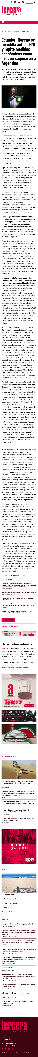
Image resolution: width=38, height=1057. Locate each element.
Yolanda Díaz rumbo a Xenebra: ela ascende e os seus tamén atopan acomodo (19, 950)
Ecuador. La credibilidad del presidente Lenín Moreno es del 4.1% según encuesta (17, 612)
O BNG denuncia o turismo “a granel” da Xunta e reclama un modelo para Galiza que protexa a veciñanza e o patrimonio (18, 793)
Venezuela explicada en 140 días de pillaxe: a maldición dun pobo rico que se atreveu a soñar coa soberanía (18, 976)
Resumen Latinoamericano (10, 31)
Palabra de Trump (8, 907)
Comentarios (7, 1041)
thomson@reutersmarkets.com (15, 667)
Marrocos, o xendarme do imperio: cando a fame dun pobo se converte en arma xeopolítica (19, 941)
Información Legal (9, 1043)
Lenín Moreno (13, 626)
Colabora (6, 1037)
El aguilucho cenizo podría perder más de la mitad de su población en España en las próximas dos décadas (17, 783)
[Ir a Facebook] (11, 2)
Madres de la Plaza (8, 912)
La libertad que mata (9, 903)
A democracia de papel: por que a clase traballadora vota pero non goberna (16, 994)
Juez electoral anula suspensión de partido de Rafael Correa (17, 599)
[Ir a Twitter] (15, 2)
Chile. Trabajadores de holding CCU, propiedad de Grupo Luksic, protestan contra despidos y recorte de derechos (18, 959)
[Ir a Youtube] (19, 2)
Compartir (8, 620)
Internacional (24, 31)
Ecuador (4, 626)
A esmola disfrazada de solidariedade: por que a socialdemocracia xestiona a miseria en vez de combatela (19, 932)
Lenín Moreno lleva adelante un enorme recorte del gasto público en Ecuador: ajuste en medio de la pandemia (19, 605)
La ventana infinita (8, 894)
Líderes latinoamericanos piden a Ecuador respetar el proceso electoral (19, 593)
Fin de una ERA (7, 968)
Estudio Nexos (27, 1053)
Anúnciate (6, 1039)
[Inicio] (11, 10)
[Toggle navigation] (3, 22)
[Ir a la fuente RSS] (23, 2)
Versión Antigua (8, 1045)
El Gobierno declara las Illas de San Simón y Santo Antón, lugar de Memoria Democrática (18, 802)
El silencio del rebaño (9, 899)
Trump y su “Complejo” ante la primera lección (18, 924)
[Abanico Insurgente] (19, 738)
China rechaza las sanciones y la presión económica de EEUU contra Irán (16, 811)
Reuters (5, 648)
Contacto (6, 1034)
